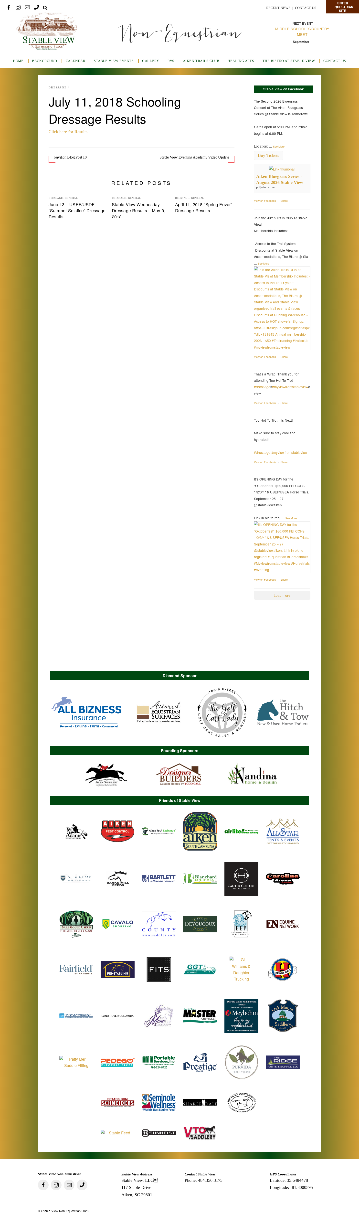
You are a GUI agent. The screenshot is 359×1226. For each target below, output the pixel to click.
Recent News (278, 8)
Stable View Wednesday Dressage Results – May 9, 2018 (138, 210)
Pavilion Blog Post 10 (70, 157)
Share (284, 201)
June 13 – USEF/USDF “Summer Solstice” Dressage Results (77, 210)
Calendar (75, 61)
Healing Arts (241, 61)
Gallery (150, 61)
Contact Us (305, 8)
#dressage (262, 386)
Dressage (58, 87)
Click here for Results (68, 131)
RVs (171, 61)
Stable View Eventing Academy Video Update (194, 157)
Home (18, 61)
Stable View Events (114, 61)
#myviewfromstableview (290, 386)
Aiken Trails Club (201, 61)
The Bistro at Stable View (289, 61)
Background (44, 61)
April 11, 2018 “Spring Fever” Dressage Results (203, 207)
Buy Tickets (268, 155)
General (71, 198)
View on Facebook (265, 201)
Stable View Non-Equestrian (61, 1210)
